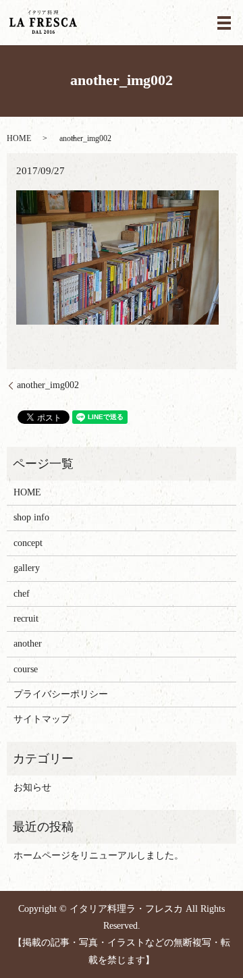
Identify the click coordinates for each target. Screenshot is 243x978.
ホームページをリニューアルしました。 (99, 855)
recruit (26, 619)
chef (22, 594)
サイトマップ (42, 719)
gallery (27, 568)
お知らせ (32, 787)
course (26, 669)
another (28, 644)
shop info (31, 517)
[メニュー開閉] (224, 23)
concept (28, 543)
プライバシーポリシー (61, 694)
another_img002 (48, 385)
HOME (19, 138)
